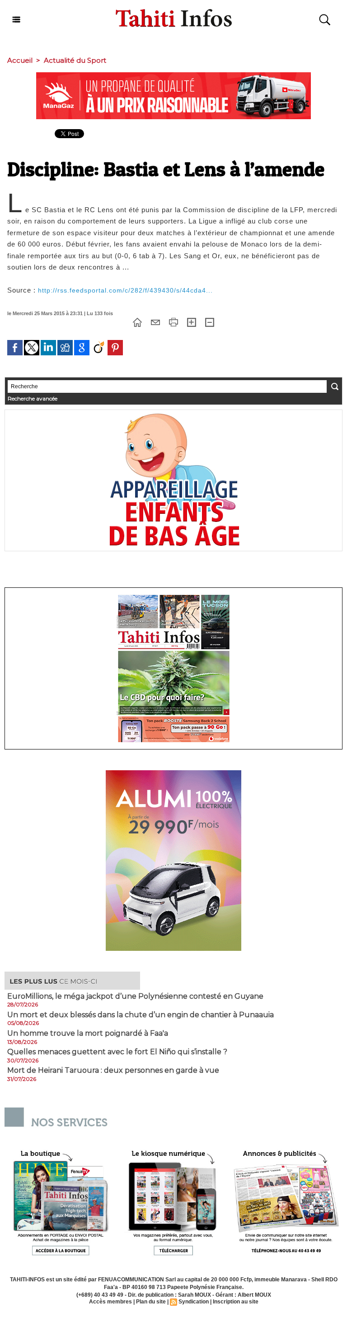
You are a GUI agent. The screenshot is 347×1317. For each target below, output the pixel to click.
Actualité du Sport (75, 60)
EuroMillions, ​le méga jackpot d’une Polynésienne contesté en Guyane (135, 996)
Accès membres (110, 1301)
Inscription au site (235, 1301)
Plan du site (151, 1301)
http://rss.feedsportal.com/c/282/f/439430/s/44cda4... (125, 290)
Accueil (20, 60)
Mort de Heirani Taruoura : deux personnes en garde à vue (113, 1070)
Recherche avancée (32, 398)
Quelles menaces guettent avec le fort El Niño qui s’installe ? (117, 1052)
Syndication (193, 1301)
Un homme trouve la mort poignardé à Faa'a (87, 1033)
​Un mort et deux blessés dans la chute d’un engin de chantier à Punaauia (140, 1015)
